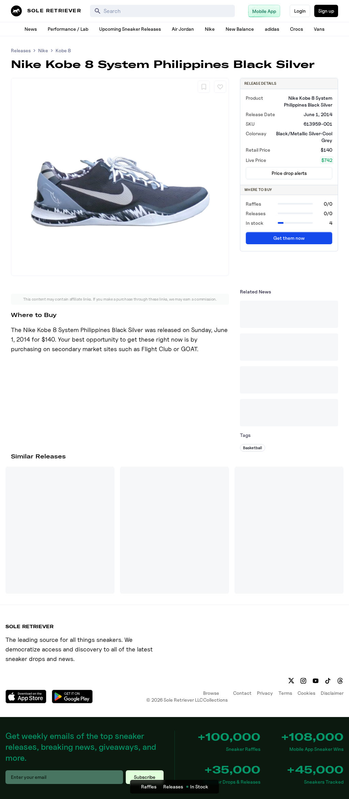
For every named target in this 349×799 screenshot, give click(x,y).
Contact (242, 693)
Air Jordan (183, 29)
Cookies (306, 693)
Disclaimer (332, 693)
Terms (285, 693)
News (31, 29)
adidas (272, 29)
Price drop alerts (289, 173)
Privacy (265, 693)
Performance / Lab (68, 29)
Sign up (326, 11)
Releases (21, 50)
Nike (210, 29)
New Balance (240, 29)
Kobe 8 (63, 50)
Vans (319, 29)
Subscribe (144, 777)
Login (300, 11)
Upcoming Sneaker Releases (130, 29)
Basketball (252, 447)
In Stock (199, 786)
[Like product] (220, 87)
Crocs (296, 29)
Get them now (289, 238)
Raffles (148, 786)
